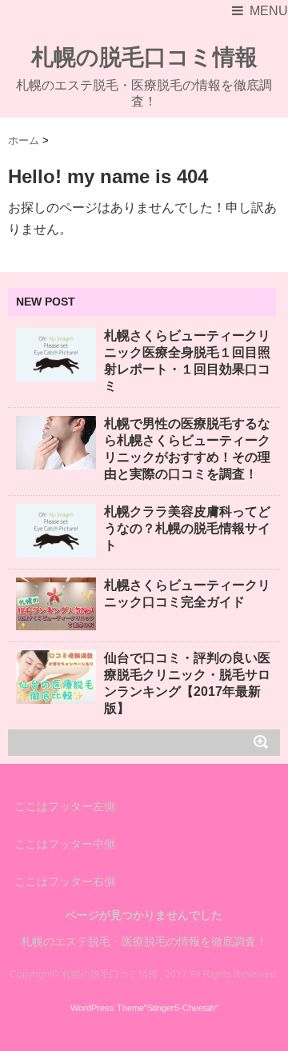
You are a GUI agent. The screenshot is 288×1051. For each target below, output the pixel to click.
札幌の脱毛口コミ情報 (144, 58)
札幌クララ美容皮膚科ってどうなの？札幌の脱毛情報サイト (187, 528)
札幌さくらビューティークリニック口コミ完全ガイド (187, 593)
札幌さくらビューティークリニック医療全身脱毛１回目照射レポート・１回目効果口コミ (187, 361)
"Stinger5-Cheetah (179, 1008)
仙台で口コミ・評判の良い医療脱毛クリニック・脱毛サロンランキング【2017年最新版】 (187, 683)
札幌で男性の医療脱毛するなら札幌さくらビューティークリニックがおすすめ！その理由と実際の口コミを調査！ (187, 449)
